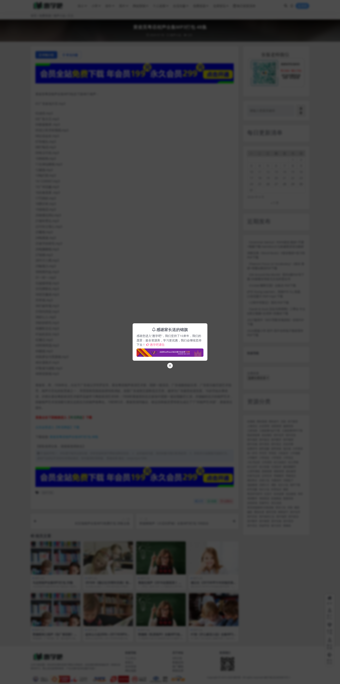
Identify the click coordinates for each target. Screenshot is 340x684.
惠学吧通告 (157, 345)
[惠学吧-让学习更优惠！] (170, 351)
